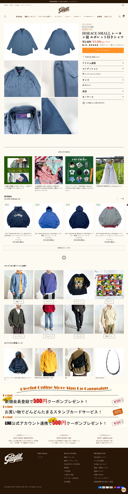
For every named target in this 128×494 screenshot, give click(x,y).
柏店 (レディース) (70, 461)
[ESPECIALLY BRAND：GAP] (49, 362)
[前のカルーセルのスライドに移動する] (117, 143)
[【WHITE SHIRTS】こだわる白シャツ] (110, 170)
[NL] (79, 362)
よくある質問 (98, 461)
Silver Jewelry (100, 377)
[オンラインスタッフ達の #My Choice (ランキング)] (18, 362)
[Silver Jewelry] (110, 362)
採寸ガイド (88, 85)
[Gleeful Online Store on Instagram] (123, 5)
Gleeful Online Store (22, 486)
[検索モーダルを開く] (5, 16)
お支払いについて (100, 464)
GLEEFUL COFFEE (72, 464)
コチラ (73, 443)
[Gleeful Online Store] (64, 10)
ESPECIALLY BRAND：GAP (44, 377)
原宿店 (66, 468)
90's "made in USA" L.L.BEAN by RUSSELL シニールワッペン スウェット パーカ (18, 235)
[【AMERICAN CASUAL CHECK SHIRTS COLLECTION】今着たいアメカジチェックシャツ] (49, 170)
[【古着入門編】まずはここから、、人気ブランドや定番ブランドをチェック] (18, 170)
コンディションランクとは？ (93, 73)
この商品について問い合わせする (95, 102)
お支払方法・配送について (92, 56)
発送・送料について (101, 468)
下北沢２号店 (69, 475)
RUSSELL (48, 237)
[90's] (18, 217)
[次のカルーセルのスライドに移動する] (122, 143)
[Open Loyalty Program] (123, 489)
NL (66, 377)
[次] (90, 1)
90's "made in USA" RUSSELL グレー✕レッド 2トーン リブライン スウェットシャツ (110, 235)
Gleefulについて (100, 457)
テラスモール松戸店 (71, 478)
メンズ (40, 457)
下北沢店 (67, 471)
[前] (38, 1)
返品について (98, 471)
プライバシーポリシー (102, 478)
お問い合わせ (98, 475)
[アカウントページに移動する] (119, 16)
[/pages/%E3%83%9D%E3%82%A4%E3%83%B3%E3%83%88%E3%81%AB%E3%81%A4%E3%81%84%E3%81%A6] (64, 405)
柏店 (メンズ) (69, 457)
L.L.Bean (18, 239)
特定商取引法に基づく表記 (103, 482)
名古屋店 (67, 482)
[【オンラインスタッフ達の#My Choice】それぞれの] (79, 170)
